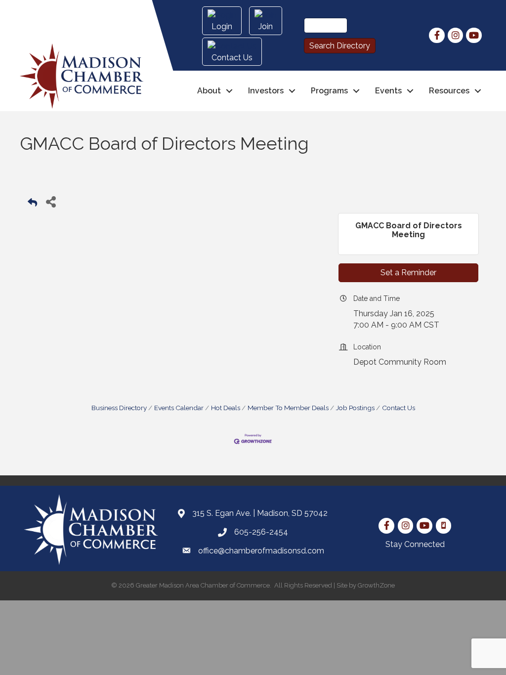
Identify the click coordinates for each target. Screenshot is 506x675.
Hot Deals (225, 408)
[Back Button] (32, 204)
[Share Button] (51, 201)
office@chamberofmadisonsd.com (261, 550)
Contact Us (398, 408)
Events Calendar (179, 408)
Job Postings (355, 408)
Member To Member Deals (288, 408)
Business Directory (119, 408)
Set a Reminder (408, 272)
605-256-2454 (261, 532)
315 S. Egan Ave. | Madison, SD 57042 (260, 513)
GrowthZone (376, 585)
